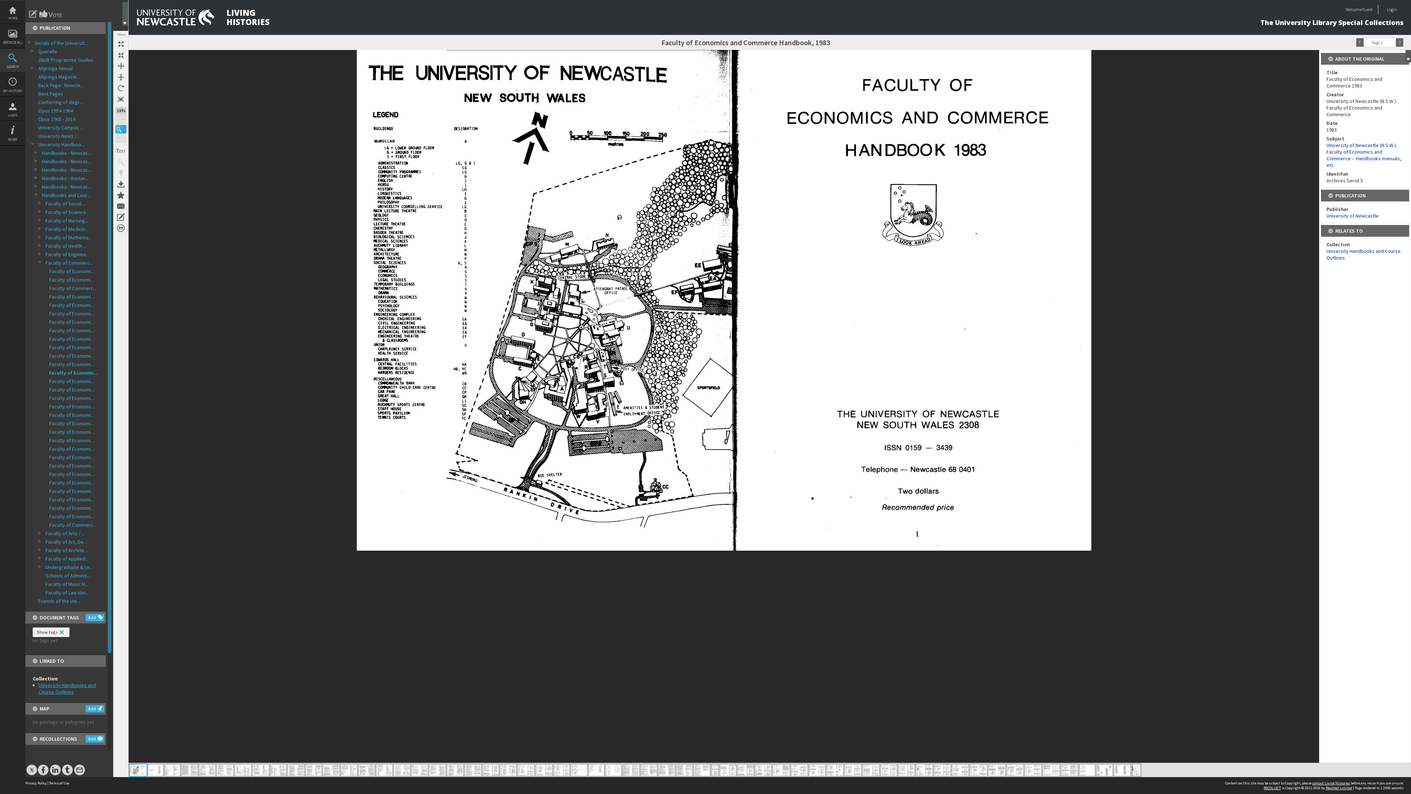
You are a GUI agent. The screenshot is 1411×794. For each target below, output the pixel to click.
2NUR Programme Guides (65, 60)
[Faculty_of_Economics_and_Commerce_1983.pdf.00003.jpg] (172, 770)
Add (92, 617)
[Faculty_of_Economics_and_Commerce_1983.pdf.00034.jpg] (715, 770)
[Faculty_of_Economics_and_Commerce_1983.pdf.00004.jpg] (189, 770)
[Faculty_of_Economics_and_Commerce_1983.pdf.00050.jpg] (997, 770)
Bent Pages (50, 93)
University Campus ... (60, 127)
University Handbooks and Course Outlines (67, 688)
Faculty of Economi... (71, 271)
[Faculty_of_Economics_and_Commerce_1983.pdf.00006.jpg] (225, 770)
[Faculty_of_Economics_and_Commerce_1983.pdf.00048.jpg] (960, 770)
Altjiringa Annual (55, 68)
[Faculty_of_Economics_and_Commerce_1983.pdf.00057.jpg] (1122, 770)
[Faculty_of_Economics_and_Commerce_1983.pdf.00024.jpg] (544, 770)
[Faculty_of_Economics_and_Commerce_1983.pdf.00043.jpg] (871, 770)
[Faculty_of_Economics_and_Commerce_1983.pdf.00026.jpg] (579, 770)
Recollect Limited (1339, 788)
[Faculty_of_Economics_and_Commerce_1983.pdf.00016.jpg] (402, 770)
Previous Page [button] (1360, 42)
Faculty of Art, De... (66, 542)
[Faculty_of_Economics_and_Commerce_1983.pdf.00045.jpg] (906, 770)
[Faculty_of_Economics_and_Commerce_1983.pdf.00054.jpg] (1069, 770)
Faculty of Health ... (66, 246)
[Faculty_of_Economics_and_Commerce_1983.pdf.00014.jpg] (366, 770)
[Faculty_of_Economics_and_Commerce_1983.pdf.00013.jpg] (349, 770)
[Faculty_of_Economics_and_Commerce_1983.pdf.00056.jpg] (1104, 770)
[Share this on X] (31, 766)
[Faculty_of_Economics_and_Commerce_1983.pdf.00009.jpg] (278, 770)
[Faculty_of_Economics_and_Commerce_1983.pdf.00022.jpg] (508, 770)
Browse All (13, 42)
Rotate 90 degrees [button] (121, 88)
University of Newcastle (1352, 215)
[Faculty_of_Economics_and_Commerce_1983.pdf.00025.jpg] (561, 770)
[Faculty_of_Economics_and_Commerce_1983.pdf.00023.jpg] (526, 770)
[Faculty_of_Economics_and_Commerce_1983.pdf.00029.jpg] (631, 770)
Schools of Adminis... (68, 575)
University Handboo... (61, 144)
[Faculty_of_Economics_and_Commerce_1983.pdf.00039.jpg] (799, 770)
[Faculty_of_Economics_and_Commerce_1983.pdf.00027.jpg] (596, 770)
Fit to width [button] (121, 66)
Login (13, 115)
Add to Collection (121, 195)
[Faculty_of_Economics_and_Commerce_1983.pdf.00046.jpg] (924, 770)
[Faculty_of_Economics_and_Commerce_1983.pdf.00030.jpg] (648, 770)
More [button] (12, 139)
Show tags (47, 632)
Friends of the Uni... (59, 601)
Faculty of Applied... (67, 558)
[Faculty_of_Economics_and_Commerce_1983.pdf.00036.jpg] (745, 770)
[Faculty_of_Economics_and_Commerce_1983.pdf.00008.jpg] (260, 770)
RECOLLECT (1272, 788)
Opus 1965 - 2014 (56, 119)
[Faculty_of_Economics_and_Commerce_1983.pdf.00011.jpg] (313, 770)
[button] (120, 129)
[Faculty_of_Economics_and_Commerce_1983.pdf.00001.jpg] (138, 770)
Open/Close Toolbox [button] (125, 14)
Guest (1367, 9)
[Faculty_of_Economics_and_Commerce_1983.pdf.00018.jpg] (437, 770)
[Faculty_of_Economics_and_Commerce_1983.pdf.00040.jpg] (817, 770)
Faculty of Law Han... (67, 592)
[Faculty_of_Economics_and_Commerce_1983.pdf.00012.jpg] (331, 770)
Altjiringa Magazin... (59, 77)
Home (13, 18)
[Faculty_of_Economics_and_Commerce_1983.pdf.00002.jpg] (156, 770)
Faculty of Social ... (66, 203)
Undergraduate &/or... (69, 567)
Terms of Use (59, 783)
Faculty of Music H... (67, 584)
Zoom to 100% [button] (121, 99)
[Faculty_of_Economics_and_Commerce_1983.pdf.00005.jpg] (207, 770)
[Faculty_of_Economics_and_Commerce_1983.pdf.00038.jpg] (781, 770)
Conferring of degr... (60, 102)
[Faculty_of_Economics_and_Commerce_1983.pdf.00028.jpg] (613, 770)
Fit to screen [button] (121, 55)
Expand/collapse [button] (1408, 56)
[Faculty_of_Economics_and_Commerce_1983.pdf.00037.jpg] (763, 770)
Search (13, 66)
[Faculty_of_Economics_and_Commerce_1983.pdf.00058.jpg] (1136, 770)
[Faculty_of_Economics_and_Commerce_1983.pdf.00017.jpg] (419, 770)
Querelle (47, 51)
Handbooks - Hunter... (65, 178)
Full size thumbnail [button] (121, 44)
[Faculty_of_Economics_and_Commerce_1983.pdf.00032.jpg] (684, 770)
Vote (51, 14)
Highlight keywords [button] (121, 173)
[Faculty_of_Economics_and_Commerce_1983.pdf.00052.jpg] (1033, 770)
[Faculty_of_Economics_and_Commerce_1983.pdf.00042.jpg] (853, 770)
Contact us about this (121, 206)
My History (12, 91)
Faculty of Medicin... (67, 229)
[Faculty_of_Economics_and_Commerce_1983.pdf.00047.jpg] (942, 770)
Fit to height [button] (121, 77)
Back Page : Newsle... (61, 85)
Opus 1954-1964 (55, 110)
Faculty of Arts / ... (65, 533)
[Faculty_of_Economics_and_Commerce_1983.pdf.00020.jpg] (473, 770)
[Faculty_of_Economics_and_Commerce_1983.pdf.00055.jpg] (1087, 770)
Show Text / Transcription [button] (121, 151)
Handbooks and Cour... (66, 195)
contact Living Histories (1331, 783)
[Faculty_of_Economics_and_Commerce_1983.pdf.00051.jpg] (1015, 770)
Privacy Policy (36, 783)
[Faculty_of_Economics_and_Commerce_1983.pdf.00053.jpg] (1051, 770)
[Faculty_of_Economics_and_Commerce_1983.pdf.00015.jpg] (384, 770)
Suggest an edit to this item (33, 14)
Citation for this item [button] (121, 228)
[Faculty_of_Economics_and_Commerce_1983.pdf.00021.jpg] (490, 770)
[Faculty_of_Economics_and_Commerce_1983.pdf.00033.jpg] (701, 770)
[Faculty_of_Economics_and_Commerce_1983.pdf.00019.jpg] (455, 770)
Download (121, 184)
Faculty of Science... (67, 212)
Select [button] (1392, 42)
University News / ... (59, 136)
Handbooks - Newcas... (66, 153)
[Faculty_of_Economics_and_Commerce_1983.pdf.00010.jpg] (296, 770)
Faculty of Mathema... (69, 237)
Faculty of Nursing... (67, 220)
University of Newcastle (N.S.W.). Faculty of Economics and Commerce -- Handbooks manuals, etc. (1363, 155)
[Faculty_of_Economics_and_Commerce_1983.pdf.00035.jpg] (727, 770)
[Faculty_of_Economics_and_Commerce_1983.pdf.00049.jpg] (978, 770)
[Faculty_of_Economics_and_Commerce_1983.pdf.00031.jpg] (666, 770)
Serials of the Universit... (61, 43)
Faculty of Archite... (66, 550)
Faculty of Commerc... (69, 263)
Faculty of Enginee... (67, 254)
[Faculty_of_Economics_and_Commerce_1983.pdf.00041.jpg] (835, 770)
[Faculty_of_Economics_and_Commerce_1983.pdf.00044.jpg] (888, 770)
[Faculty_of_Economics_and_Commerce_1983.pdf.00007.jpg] (243, 770)
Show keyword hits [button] (121, 162)
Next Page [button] (1399, 42)
